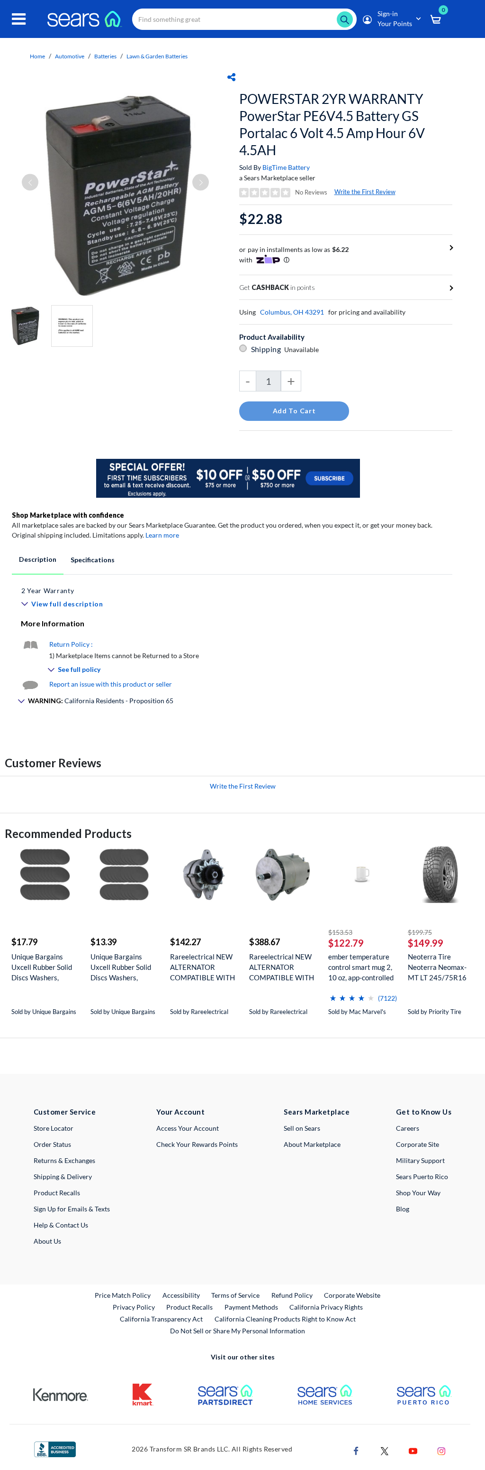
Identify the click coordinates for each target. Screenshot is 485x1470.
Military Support (420, 1160)
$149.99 (425, 943)
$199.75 (420, 932)
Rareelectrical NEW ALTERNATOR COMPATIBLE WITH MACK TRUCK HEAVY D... (281, 967)
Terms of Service (235, 1295)
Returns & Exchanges (64, 1160)
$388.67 (264, 942)
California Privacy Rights (326, 1307)
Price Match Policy (123, 1295)
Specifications (93, 560)
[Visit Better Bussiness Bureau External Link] (55, 1448)
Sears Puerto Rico (422, 1176)
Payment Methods (251, 1307)
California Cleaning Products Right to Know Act (285, 1319)
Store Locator (53, 1128)
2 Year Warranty (47, 590)
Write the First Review (364, 191)
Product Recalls (57, 1193)
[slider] (352, 994)
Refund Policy (292, 1295)
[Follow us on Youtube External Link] (413, 1450)
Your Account (180, 1111)
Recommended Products (68, 833)
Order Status (52, 1144)
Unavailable (303, 349)
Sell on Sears (302, 1128)
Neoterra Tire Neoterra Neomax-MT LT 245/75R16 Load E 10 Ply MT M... (441, 967)
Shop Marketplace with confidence (68, 515)
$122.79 (346, 943)
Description (37, 559)
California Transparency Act (161, 1319)
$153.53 (340, 932)
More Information (52, 623)
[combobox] (244, 19)
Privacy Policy (134, 1307)
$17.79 (24, 942)
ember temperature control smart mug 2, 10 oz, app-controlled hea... (361, 967)
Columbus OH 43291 (292, 312)
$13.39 (103, 942)
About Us (47, 1241)
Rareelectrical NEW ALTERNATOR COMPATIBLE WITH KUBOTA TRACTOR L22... (202, 967)
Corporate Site (417, 1144)
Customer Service (65, 1111)
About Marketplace (312, 1144)
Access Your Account (187, 1128)
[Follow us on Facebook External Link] (356, 1450)
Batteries (105, 56)
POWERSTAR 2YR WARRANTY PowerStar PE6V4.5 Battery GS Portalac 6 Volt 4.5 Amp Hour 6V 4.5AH (332, 124)
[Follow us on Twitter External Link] (384, 1450)
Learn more (162, 535)
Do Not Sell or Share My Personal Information (237, 1331)
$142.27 (185, 942)
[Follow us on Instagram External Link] (441, 1450)
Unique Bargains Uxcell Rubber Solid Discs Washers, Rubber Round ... (41, 967)
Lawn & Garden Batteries (157, 56)
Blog (402, 1209)
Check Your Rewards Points (197, 1144)
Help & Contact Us (61, 1225)
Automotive (69, 56)
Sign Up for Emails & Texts (72, 1209)
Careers (407, 1128)
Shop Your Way (418, 1193)
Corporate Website (352, 1295)
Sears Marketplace (317, 1111)
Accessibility (181, 1295)
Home (37, 56)
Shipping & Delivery (63, 1176)
